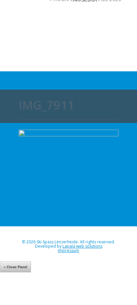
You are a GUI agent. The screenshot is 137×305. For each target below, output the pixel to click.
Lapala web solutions (82, 246)
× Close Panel (15, 266)
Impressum (68, 250)
